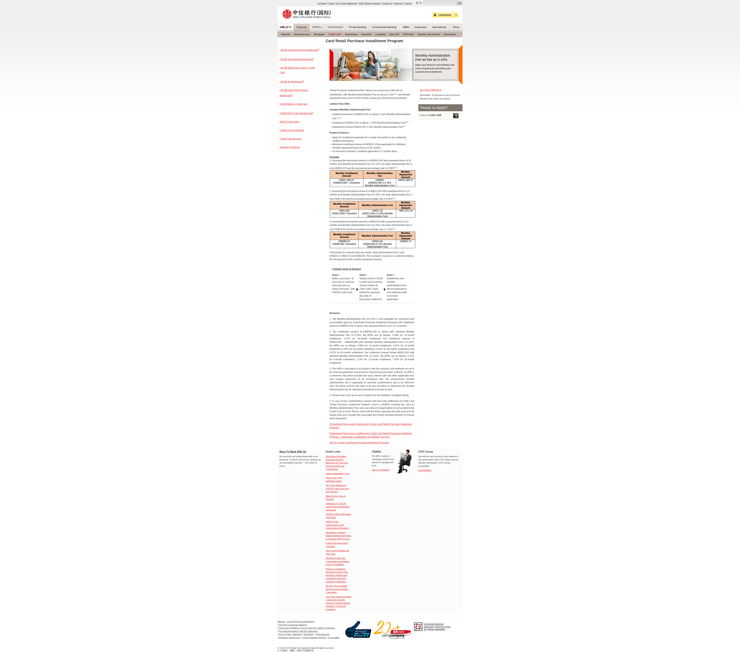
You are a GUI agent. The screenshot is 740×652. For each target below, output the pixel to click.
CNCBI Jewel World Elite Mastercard (299, 49)
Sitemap (281, 621)
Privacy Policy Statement (290, 634)
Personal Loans (302, 34)
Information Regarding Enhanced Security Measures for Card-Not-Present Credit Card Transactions (337, 462)
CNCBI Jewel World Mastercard (297, 59)
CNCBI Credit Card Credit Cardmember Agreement (337, 525)
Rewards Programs (290, 147)
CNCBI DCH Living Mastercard (296, 113)
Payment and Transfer (429, 34)
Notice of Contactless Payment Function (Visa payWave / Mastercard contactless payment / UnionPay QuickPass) (337, 575)
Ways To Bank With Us (292, 451)
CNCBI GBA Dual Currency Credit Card (297, 70)
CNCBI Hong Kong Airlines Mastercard (294, 93)
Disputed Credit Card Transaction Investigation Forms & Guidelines (337, 561)
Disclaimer (309, 634)
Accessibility (334, 637)
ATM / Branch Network (369, 3)
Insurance (367, 34)
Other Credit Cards (289, 121)
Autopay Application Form (337, 473)
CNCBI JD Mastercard (292, 81)
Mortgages (319, 34)
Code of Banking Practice (314, 637)
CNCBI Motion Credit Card (293, 104)
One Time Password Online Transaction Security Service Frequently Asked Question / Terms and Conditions (339, 603)
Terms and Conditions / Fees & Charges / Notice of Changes (306, 628)
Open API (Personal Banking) (300, 621)
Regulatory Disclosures (289, 637)
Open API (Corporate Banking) (292, 625)
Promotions (450, 34)
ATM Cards (408, 34)
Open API (394, 34)
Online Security (322, 634)
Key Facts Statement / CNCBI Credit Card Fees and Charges (337, 488)
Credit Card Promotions (292, 130)
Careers (408, 3)
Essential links (424, 470)
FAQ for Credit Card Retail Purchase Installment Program (359, 442)
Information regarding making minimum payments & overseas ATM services (338, 535)
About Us (398, 3)
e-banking (380, 34)
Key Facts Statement (430, 90)
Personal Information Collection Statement (297, 631)
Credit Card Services (290, 138)
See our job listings (380, 470)
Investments (351, 34)
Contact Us (387, 3)
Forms (331, 3)
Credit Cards (335, 34)
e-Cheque (322, 3)
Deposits (285, 34)
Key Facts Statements (346, 3)
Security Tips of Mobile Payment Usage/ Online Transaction (337, 589)
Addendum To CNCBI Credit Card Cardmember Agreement (337, 506)
